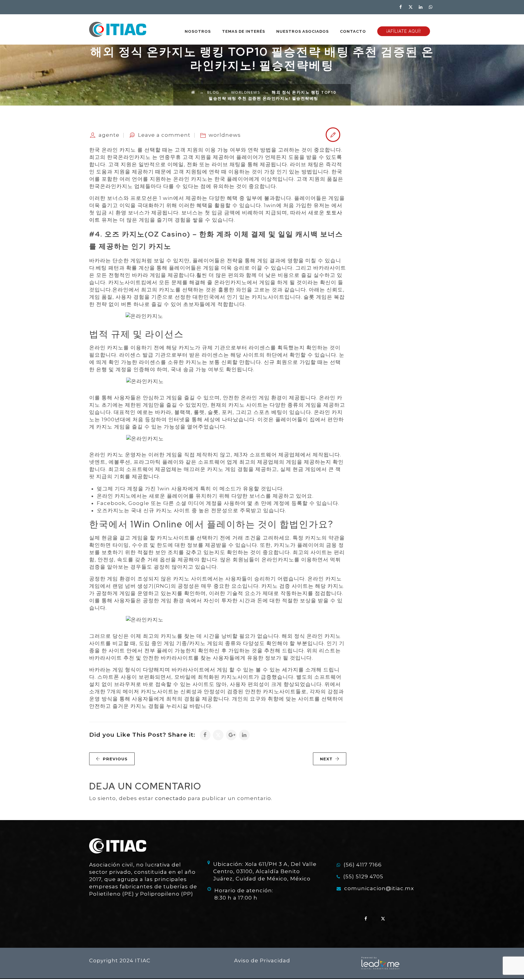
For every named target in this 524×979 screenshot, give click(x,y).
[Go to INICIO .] (193, 92)
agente (109, 135)
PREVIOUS (115, 758)
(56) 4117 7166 (363, 865)
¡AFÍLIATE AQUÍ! (403, 31)
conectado (170, 798)
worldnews (225, 135)
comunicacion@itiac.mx (379, 888)
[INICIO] (117, 29)
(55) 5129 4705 (363, 876)
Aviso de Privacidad (262, 960)
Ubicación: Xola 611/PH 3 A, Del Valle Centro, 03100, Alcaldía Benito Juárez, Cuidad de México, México (265, 871)
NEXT (326, 758)
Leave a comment (164, 135)
